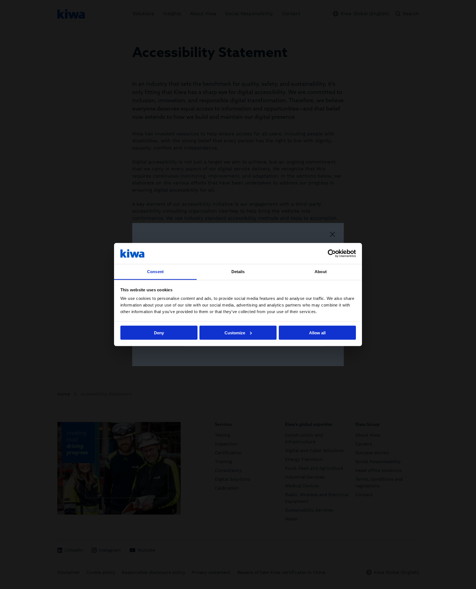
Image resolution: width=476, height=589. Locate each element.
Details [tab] (238, 271)
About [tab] (321, 271)
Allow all (317, 332)
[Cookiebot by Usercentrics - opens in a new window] (332, 253)
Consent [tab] (155, 271)
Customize (235, 332)
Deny (159, 332)
